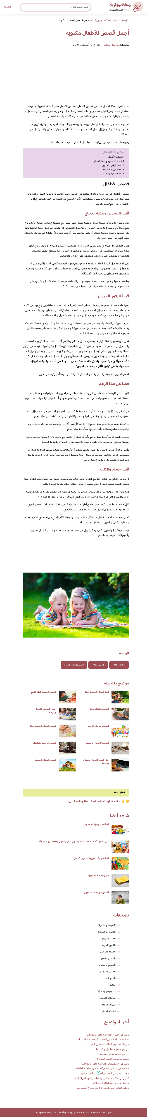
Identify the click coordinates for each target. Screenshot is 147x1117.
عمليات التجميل (107, 998)
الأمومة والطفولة (107, 925)
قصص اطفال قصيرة (74, 665)
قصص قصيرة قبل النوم (43, 692)
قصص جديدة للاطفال (97, 726)
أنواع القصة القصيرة (98, 876)
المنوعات (111, 978)
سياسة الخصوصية (44, 1113)
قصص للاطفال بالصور (97, 743)
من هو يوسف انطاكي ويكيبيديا (113, 1054)
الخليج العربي (109, 945)
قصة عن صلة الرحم (112, 169)
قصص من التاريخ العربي (96, 893)
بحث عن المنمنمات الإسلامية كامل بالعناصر (105, 1063)
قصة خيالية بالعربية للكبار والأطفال (91, 859)
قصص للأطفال (115, 157)
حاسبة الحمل (109, 1011)
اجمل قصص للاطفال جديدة (45, 711)
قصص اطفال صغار (99, 709)
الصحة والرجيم (108, 952)
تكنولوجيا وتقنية (107, 992)
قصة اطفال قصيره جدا (97, 692)
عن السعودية (109, 1005)
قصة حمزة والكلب (112, 174)
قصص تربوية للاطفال (44, 743)
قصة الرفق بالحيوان (112, 165)
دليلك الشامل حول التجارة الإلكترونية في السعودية (103, 1088)
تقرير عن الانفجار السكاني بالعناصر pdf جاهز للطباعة (101, 1078)
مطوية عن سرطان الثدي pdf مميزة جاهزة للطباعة (102, 1068)
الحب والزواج (109, 939)
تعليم (113, 985)
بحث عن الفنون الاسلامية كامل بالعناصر (108, 1034)
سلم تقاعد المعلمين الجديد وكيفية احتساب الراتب (102, 1039)
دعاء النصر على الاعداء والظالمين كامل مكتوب (104, 1073)
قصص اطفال (98, 665)
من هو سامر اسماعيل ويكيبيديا (112, 1049)
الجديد (7, 7)
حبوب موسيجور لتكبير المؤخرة (113, 1059)
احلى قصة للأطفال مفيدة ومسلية (96, 762)
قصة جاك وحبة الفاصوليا (96, 824)
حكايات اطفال (119, 665)
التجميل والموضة (107, 932)
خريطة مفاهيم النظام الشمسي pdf (110, 1044)
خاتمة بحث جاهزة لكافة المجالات (111, 1083)
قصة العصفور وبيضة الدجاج (108, 161)
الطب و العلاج (108, 958)
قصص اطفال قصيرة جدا (43, 726)
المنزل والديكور (107, 972)
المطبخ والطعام (107, 965)
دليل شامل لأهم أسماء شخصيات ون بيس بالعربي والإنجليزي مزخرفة (74, 841)
